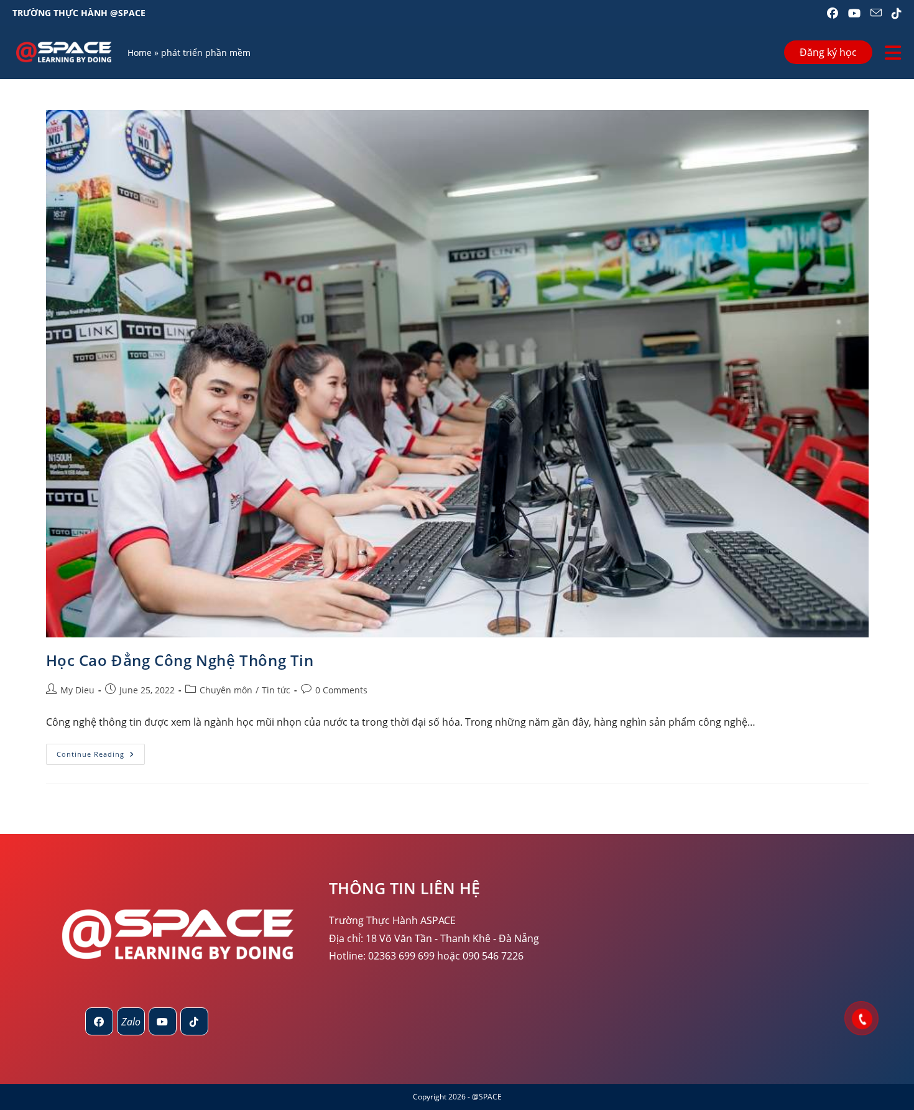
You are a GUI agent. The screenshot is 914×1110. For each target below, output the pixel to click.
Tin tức (276, 690)
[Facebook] (99, 1021)
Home (139, 52)
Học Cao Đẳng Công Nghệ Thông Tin (180, 660)
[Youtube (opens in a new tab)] (854, 13)
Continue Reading (101, 756)
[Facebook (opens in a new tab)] (832, 13)
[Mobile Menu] (893, 52)
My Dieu (77, 690)
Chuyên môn (226, 690)
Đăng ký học (828, 52)
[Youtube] (163, 1021)
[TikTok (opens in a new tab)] (894, 13)
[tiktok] (194, 1021)
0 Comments (341, 690)
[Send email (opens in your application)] (876, 13)
